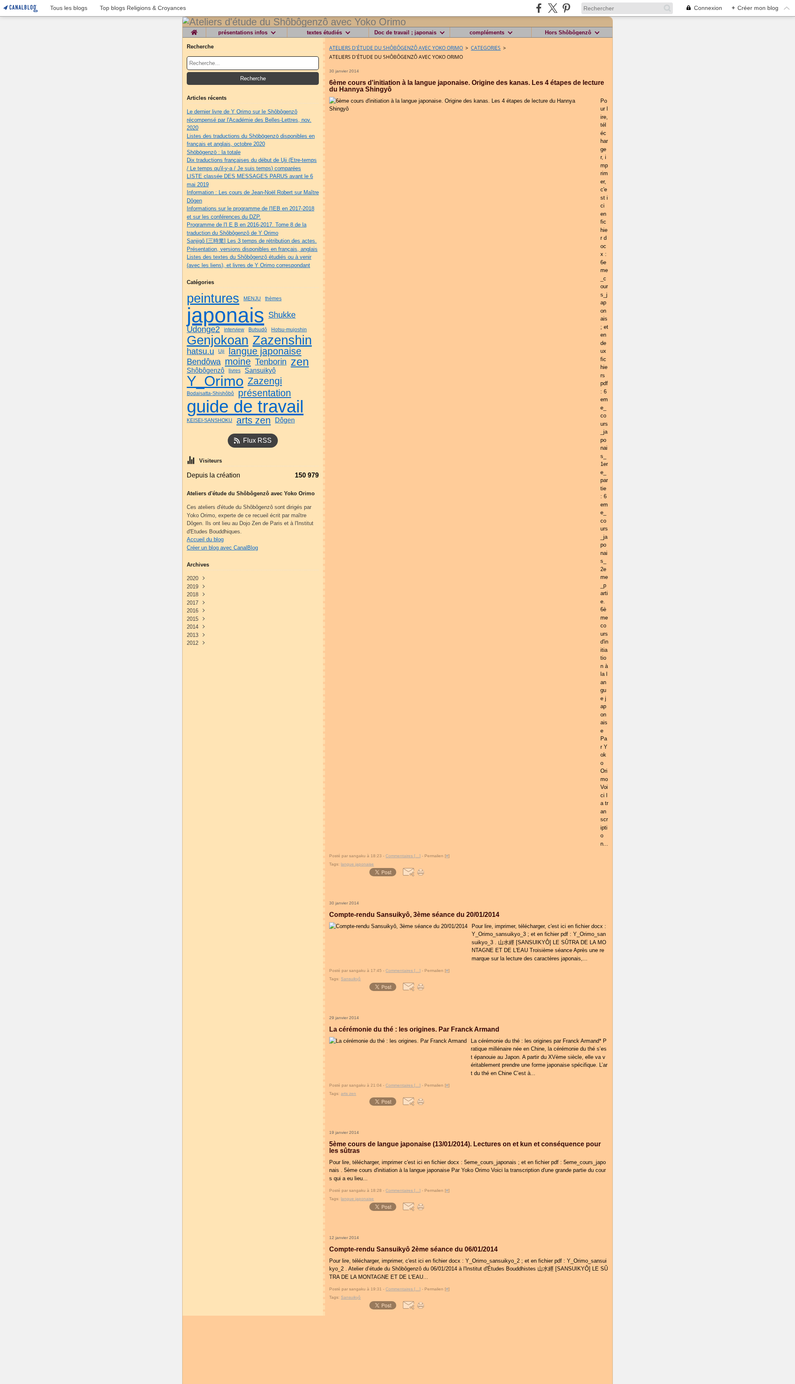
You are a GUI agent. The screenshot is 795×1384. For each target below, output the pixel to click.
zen (300, 361)
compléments (487, 32)
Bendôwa (204, 362)
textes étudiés (324, 32)
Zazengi (265, 381)
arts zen (253, 420)
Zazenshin (282, 340)
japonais (225, 315)
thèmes (273, 298)
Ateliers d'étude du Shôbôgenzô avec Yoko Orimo (396, 47)
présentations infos (242, 32)
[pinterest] (566, 8)
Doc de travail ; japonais (405, 32)
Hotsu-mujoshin (289, 329)
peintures (213, 298)
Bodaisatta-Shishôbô (210, 393)
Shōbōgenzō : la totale (214, 152)
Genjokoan (217, 340)
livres (235, 370)
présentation (264, 393)
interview (234, 329)
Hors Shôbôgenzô (568, 32)
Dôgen (285, 420)
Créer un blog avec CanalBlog (222, 548)
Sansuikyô (260, 370)
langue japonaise (265, 351)
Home (194, 30)
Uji (221, 351)
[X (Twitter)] (552, 8)
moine (238, 361)
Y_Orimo (215, 381)
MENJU (252, 298)
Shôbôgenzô (205, 370)
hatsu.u (200, 351)
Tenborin (271, 362)
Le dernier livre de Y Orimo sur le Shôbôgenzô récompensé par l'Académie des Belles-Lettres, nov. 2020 (249, 120)
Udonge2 (203, 330)
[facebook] (539, 8)
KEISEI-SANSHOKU (209, 420)
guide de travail (245, 406)
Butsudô (257, 329)
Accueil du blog (205, 539)
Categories (486, 47)
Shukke (282, 315)
